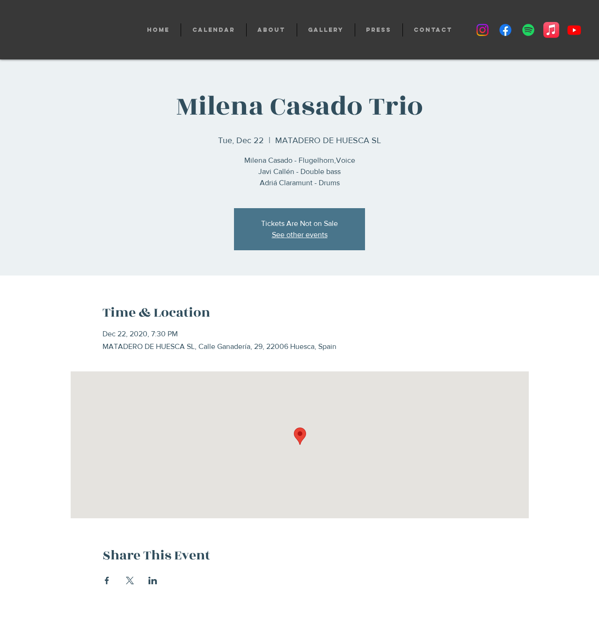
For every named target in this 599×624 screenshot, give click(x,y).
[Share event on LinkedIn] (152, 580)
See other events (300, 235)
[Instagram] (482, 30)
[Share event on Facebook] (106, 580)
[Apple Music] (551, 30)
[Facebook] (505, 30)
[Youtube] (574, 30)
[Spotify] (528, 30)
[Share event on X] (129, 580)
